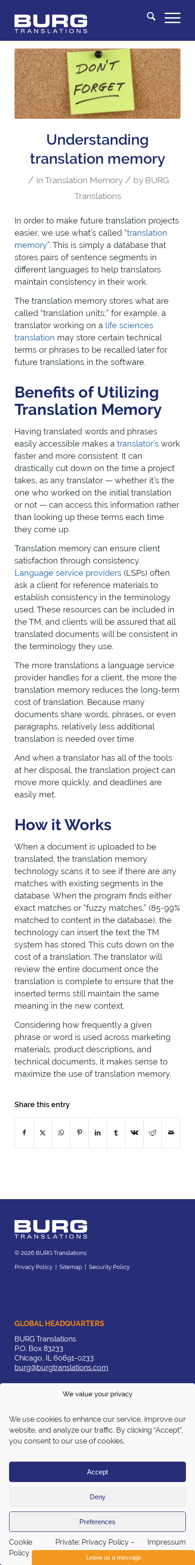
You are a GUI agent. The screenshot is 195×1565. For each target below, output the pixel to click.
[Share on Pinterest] (79, 1132)
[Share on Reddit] (152, 1132)
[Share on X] (43, 1132)
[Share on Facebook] (24, 1132)
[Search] (147, 18)
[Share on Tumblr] (116, 1132)
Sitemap (70, 1267)
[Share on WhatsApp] (61, 1132)
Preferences (97, 1522)
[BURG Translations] (81, 18)
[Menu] (168, 18)
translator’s (138, 443)
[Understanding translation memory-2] (97, 84)
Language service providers (68, 573)
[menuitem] (147, 18)
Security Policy (109, 1267)
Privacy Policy (34, 1267)
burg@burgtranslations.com (61, 1367)
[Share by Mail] (171, 1132)
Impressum (166, 1542)
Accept (97, 1472)
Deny (98, 1497)
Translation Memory (84, 180)
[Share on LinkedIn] (98, 1132)
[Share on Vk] (134, 1132)
